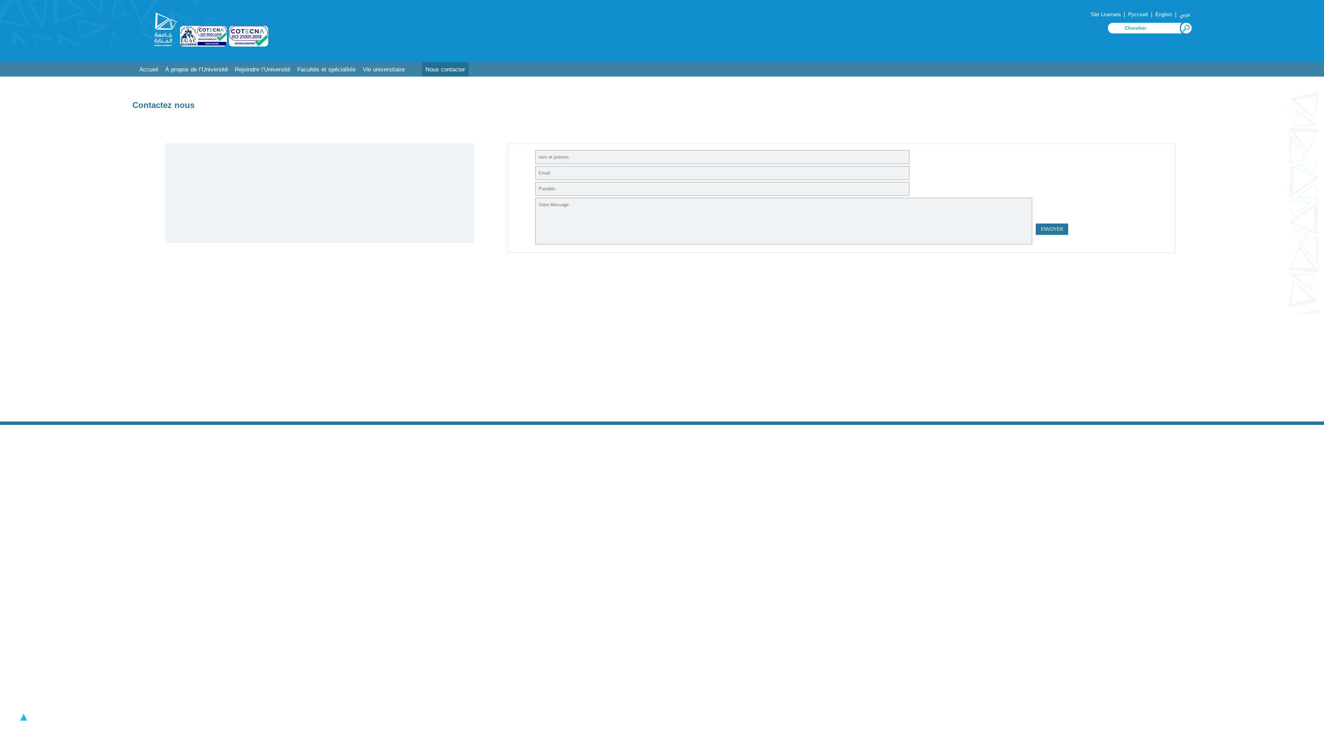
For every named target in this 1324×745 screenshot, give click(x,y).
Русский (1138, 14)
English (1163, 14)
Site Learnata (1106, 14)
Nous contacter (445, 69)
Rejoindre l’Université (262, 69)
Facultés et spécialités (326, 69)
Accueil (148, 69)
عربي (1185, 14)
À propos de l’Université (196, 69)
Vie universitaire (384, 69)
